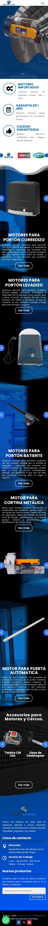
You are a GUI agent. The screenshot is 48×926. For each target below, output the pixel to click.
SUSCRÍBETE (37, 897)
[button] (6, 920)
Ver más (23, 266)
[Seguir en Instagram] (29, 922)
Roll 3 (24, 56)
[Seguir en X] (24, 922)
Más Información (24, 75)
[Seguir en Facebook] (19, 922)
